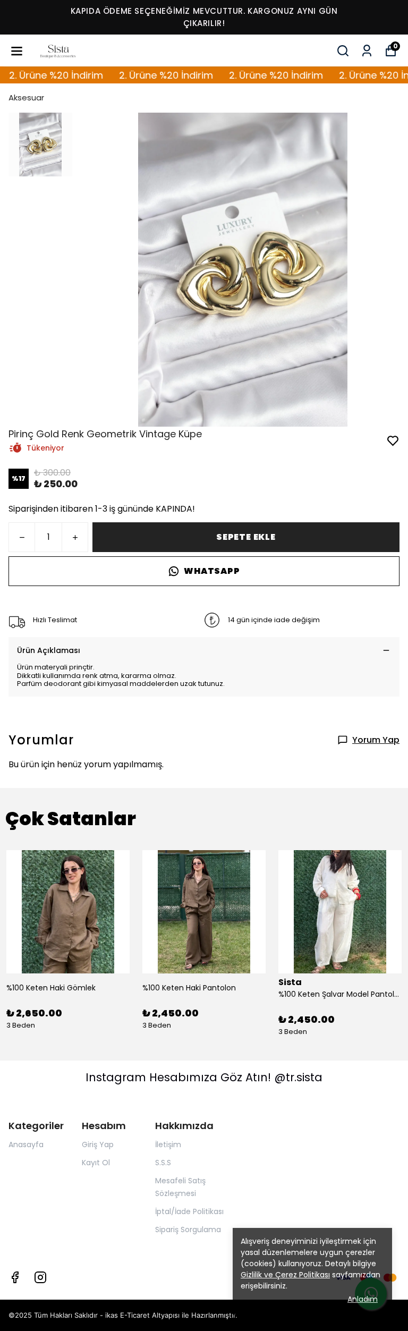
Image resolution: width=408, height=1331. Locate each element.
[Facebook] (14, 1277)
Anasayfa (26, 1144)
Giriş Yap (98, 1144)
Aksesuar (26, 97)
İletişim (168, 1144)
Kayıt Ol (96, 1162)
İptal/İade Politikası (189, 1211)
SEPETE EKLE (246, 537)
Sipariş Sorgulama (188, 1229)
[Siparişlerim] (366, 50)
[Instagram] (40, 1277)
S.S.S (163, 1162)
